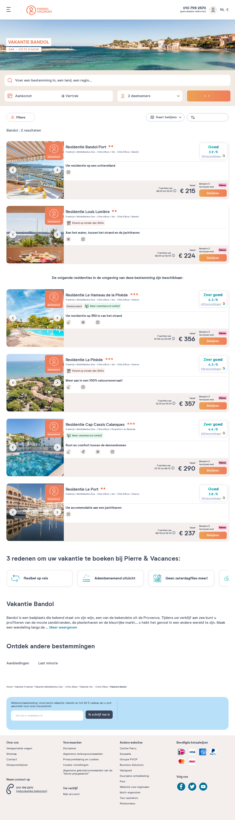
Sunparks (125, 753)
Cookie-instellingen (76, 765)
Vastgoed (126, 770)
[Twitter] (192, 787)
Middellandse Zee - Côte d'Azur (92, 151)
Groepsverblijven (17, 765)
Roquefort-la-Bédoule (123, 429)
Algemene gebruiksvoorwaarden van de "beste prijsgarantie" (87, 772)
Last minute (48, 663)
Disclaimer (69, 748)
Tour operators (129, 798)
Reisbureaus (127, 803)
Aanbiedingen (17, 663)
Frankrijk (70, 151)
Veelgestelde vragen (19, 748)
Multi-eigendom (130, 792)
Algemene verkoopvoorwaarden (83, 753)
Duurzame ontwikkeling (134, 776)
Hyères (135, 299)
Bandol (135, 151)
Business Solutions (132, 765)
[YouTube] (203, 787)
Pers (123, 781)
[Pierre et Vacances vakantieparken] (39, 10)
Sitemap (11, 753)
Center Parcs (128, 748)
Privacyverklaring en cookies (81, 759)
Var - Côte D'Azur (23, 49)
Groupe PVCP (128, 759)
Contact (11, 759)
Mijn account (71, 794)
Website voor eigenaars (134, 787)
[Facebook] (181, 787)
